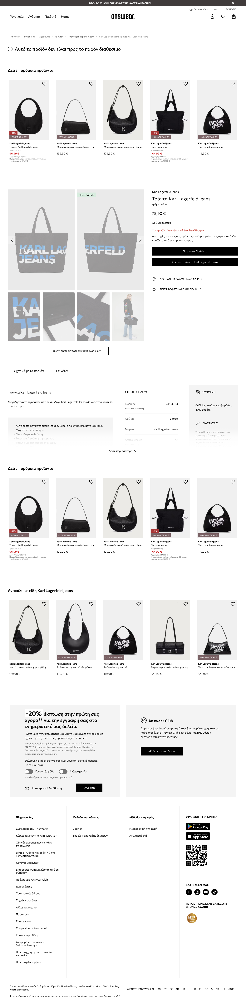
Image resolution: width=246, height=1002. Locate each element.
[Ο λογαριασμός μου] (212, 16)
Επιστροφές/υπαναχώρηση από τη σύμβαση (37, 871)
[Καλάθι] (234, 16)
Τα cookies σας (111, 980)
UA (223, 983)
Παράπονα (22, 914)
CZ (171, 983)
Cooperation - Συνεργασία (32, 928)
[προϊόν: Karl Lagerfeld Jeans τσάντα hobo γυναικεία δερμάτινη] (76, 630)
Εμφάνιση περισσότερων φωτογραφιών (76, 350)
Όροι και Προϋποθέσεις (64, 980)
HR (183, 983)
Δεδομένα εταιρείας (90, 980)
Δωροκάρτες (24, 886)
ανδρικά (34, 16)
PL (200, 983)
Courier (77, 828)
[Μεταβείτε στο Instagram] (197, 892)
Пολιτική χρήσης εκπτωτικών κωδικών (34, 953)
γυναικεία (17, 16)
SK (217, 983)
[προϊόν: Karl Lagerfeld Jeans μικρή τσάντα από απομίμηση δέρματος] (123, 110)
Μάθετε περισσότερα (161, 751)
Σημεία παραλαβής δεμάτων (90, 835)
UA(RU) (232, 983)
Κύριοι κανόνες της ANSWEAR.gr (36, 835)
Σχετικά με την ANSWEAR (32, 828)
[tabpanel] (123, 415)
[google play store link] (198, 826)
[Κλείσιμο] (233, 3)
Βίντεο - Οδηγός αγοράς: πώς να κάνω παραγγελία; (36, 854)
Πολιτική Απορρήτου (29, 962)
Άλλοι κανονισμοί (26, 907)
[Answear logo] (123, 16)
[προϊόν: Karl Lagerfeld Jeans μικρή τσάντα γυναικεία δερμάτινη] (76, 110)
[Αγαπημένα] (223, 16)
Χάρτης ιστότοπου (19, 983)
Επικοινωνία (23, 921)
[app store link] (198, 835)
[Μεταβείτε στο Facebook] (189, 892)
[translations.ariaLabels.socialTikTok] (214, 892)
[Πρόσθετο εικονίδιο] (192, 918)
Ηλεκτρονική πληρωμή (143, 828)
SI (212, 983)
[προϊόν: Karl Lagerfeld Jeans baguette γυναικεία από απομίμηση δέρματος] (170, 630)
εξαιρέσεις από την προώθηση (40, 753)
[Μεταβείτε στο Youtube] (206, 892)
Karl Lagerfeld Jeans (165, 191)
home (65, 16)
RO (206, 983)
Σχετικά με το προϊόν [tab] (29, 371)
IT (195, 983)
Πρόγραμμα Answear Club (32, 879)
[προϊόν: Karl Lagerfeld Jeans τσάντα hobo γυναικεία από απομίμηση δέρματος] (217, 630)
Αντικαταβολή (138, 835)
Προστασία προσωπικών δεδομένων (29, 980)
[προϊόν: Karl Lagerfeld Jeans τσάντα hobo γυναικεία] (217, 110)
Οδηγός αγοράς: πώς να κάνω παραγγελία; (34, 844)
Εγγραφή (89, 787)
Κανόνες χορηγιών (27, 862)
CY (165, 983)
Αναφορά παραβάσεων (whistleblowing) (30, 943)
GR (177, 983)
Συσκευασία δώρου (28, 893)
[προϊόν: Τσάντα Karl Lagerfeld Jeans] (29, 110)
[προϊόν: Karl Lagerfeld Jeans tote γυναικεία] (170, 110)
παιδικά (50, 16)
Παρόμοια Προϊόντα (195, 251)
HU (189, 983)
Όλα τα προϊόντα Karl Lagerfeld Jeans (195, 262)
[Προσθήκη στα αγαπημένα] (44, 83)
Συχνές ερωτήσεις (27, 900)
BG (159, 983)
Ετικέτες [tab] (62, 371)
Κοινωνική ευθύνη (27, 935)
